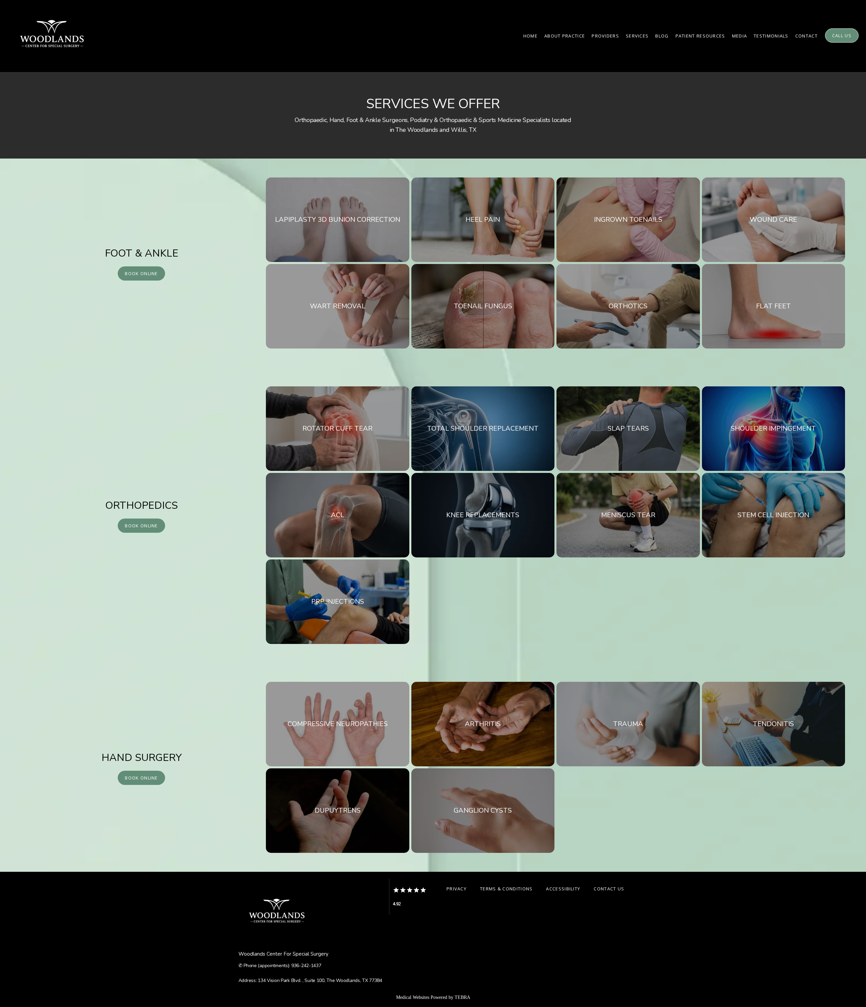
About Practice (564, 36)
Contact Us (609, 889)
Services (637, 36)
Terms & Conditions (506, 889)
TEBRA (462, 997)
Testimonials (771, 36)
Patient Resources (700, 36)
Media (739, 36)
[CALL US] (841, 42)
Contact (806, 36)
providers (605, 36)
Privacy (456, 889)
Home (530, 36)
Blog (661, 36)
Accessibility (563, 889)
